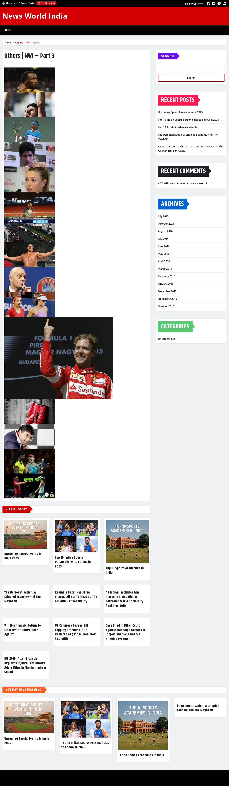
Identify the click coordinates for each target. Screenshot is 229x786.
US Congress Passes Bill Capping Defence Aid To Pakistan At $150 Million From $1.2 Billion (75, 632)
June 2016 (163, 246)
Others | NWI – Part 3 (27, 42)
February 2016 (166, 276)
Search (167, 56)
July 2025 (163, 216)
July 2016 (163, 238)
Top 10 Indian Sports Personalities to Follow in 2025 (73, 562)
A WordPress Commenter (173, 183)
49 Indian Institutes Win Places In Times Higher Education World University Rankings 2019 (124, 599)
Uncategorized (166, 339)
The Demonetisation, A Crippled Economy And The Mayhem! (22, 597)
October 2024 (166, 223)
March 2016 (165, 268)
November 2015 (167, 298)
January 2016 (165, 283)
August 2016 (165, 231)
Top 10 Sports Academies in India (125, 570)
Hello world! (200, 183)
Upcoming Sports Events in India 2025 (23, 556)
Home (8, 30)
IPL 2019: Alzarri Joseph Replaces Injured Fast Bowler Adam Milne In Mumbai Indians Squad (25, 665)
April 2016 (164, 261)
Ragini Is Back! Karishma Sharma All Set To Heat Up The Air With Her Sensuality (76, 597)
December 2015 (167, 291)
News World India (34, 16)
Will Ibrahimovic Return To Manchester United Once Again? (22, 630)
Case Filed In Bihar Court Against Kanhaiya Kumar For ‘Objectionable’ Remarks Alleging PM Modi (126, 632)
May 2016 (163, 253)
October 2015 (166, 306)
